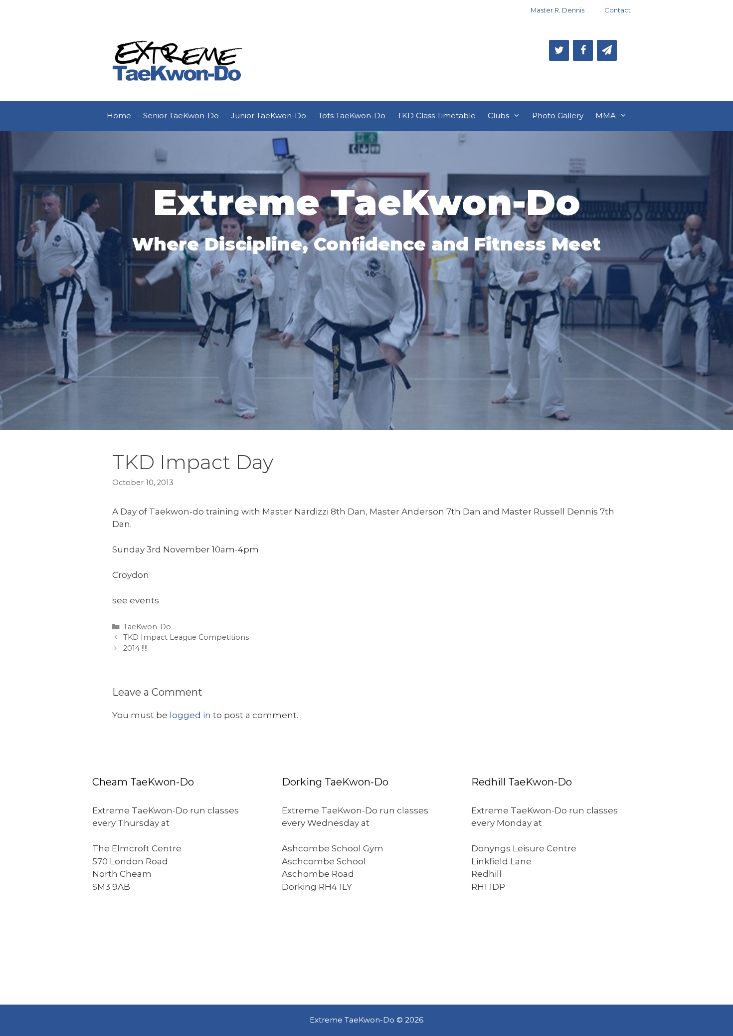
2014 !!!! (135, 648)
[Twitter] (559, 50)
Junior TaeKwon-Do (268, 115)
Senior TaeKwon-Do (181, 115)
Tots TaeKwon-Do (351, 115)
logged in (190, 715)
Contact (617, 10)
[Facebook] (583, 50)
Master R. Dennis (557, 10)
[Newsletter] (607, 50)
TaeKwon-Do (147, 626)
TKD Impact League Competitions (186, 637)
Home (119, 115)
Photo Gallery (557, 115)
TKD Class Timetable (436, 115)
